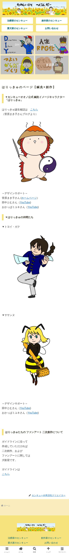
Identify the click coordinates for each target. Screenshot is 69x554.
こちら (34, 109)
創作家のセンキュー (51, 538)
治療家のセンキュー (18, 538)
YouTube (25, 202)
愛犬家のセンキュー (18, 542)
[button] (62, 444)
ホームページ (29, 198)
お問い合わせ (51, 542)
